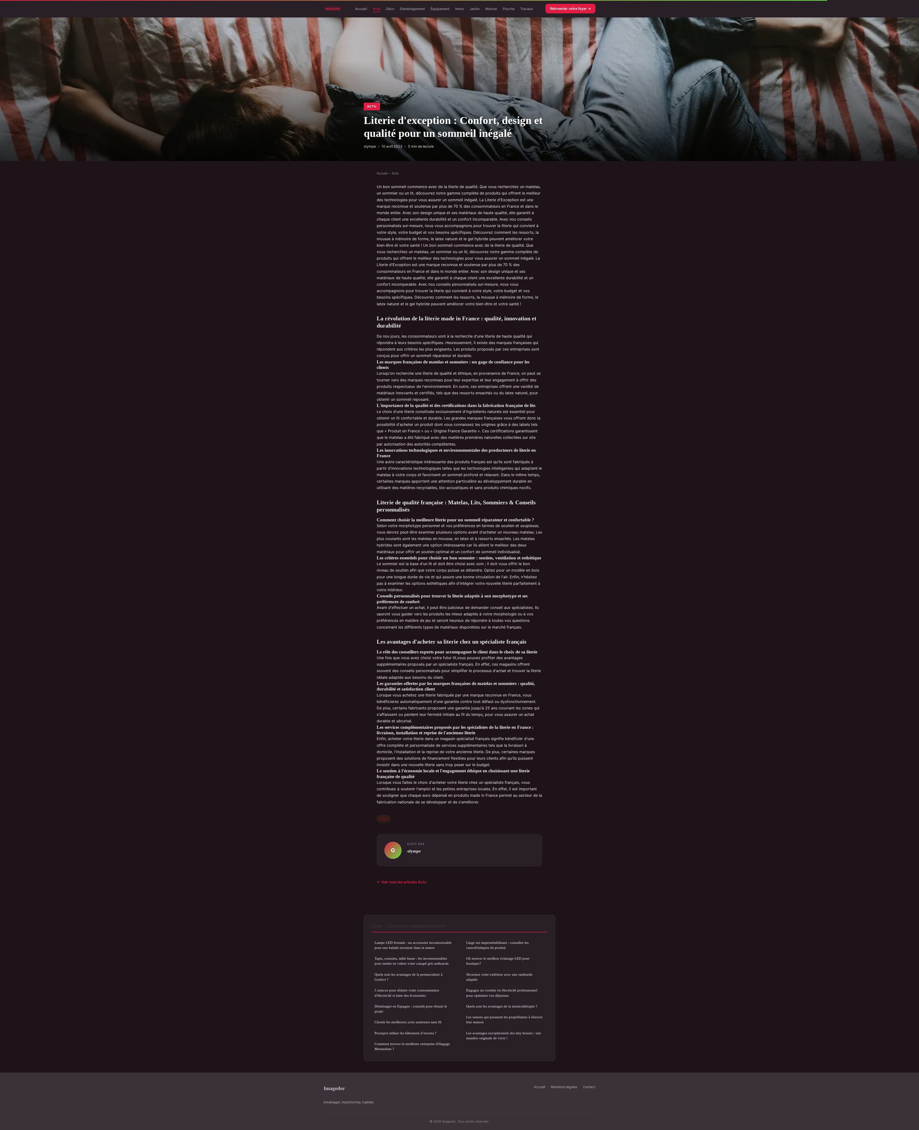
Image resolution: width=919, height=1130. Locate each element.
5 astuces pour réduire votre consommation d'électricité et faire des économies (407, 992)
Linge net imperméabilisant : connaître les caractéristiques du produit (497, 945)
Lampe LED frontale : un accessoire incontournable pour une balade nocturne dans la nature (413, 945)
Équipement (440, 8)
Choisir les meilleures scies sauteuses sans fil (408, 1022)
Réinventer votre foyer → (570, 8)
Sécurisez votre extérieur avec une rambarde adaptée (499, 976)
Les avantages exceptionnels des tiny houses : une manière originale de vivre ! (503, 1035)
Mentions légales (564, 1087)
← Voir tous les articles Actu (401, 882)
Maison (491, 8)
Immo (459, 8)
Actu (376, 8)
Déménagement (412, 8)
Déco (390, 8)
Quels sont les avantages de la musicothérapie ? (501, 1006)
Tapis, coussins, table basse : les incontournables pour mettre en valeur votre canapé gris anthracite (412, 960)
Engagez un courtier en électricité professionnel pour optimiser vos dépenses (501, 992)
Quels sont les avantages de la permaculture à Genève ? (409, 976)
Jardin (475, 8)
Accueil (361, 8)
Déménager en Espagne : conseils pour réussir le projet (411, 1008)
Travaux (526, 8)
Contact (589, 1087)
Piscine (509, 8)
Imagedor (334, 1088)
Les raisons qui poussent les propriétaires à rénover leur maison (504, 1019)
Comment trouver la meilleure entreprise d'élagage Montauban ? (412, 1046)
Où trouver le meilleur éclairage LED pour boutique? (497, 960)
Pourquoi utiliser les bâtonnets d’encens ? (405, 1033)
